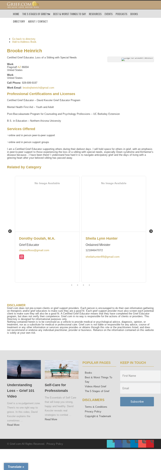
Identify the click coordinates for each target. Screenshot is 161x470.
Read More (13, 424)
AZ (19, 67)
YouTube (142, 444)
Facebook (119, 444)
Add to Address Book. (24, 41)
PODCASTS (121, 14)
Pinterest (150, 444)
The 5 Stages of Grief (97, 391)
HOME (16, 14)
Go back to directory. (24, 38)
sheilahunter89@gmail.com (103, 256)
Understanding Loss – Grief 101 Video (20, 390)
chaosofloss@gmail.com (34, 250)
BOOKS (134, 14)
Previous (10, 231)
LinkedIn (134, 444)
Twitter (111, 444)
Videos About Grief (95, 386)
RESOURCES (95, 14)
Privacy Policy (93, 411)
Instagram (126, 444)
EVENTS (109, 14)
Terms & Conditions (96, 406)
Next (151, 231)
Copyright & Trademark (98, 416)
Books (88, 372)
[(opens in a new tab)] (24, 380)
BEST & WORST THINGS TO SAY (69, 14)
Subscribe (137, 401)
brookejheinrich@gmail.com (38, 87)
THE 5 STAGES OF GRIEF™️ (36, 14)
